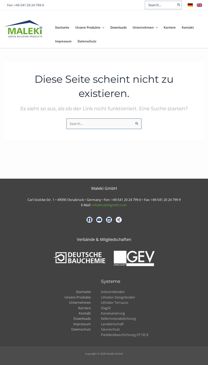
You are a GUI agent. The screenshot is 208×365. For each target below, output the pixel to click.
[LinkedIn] (109, 220)
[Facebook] (89, 220)
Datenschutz (87, 41)
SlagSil (106, 308)
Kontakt (188, 27)
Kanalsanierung (113, 313)
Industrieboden (113, 292)
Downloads (118, 27)
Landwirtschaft (112, 324)
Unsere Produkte (87, 27)
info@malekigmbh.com (109, 205)
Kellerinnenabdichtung (118, 318)
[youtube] (99, 220)
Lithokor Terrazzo (114, 302)
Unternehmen (143, 27)
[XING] (119, 220)
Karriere (170, 27)
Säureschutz (110, 329)
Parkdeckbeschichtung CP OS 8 (124, 335)
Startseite (62, 27)
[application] (102, 27)
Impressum (63, 41)
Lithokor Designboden (118, 297)
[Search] (178, 5)
